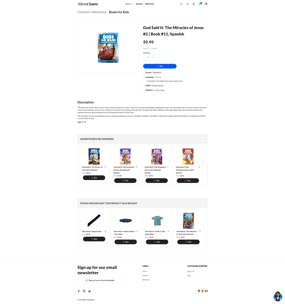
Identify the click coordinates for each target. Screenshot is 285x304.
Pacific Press (159, 90)
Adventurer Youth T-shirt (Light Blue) (155, 232)
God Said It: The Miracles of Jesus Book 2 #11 (165, 81)
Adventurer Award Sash (91, 231)
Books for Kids (119, 12)
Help (189, 275)
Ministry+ (149, 4)
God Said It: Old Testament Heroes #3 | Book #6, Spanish (155, 170)
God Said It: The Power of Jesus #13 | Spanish (92, 168)
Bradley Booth (157, 85)
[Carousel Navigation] (142, 139)
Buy (161, 66)
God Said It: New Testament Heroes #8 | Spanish (185, 170)
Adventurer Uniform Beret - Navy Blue (124, 232)
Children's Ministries (91, 12)
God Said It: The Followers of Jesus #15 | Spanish (186, 232)
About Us (190, 271)
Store (128, 4)
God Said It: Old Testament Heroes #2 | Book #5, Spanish (123, 170)
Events (139, 4)
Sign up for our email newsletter (101, 280)
